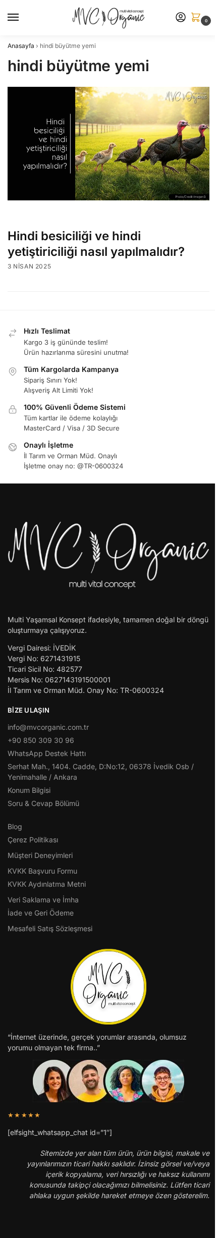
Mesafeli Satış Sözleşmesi (50, 928)
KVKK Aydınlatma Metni (47, 884)
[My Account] (181, 18)
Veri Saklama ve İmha (43, 899)
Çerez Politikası (33, 839)
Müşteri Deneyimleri (40, 855)
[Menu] (23, 17)
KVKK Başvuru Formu (42, 871)
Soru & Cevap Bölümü (43, 803)
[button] (197, 18)
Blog (15, 826)
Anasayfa (21, 45)
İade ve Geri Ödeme (41, 912)
